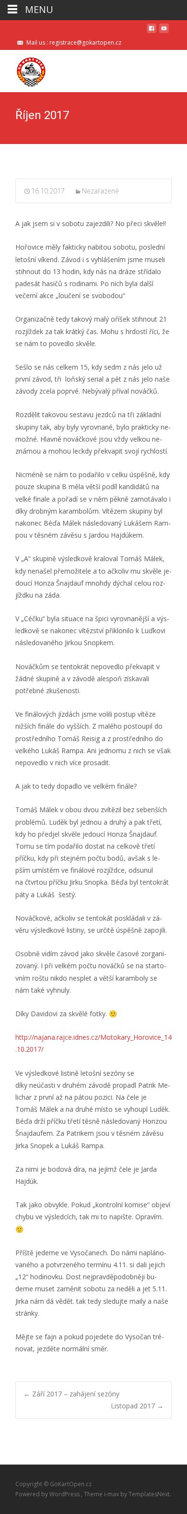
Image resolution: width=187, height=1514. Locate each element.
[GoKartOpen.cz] (23, 69)
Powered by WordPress (48, 1494)
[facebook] (151, 31)
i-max (112, 1494)
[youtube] (164, 31)
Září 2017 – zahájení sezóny (71, 1393)
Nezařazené (100, 190)
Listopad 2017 (137, 1405)
